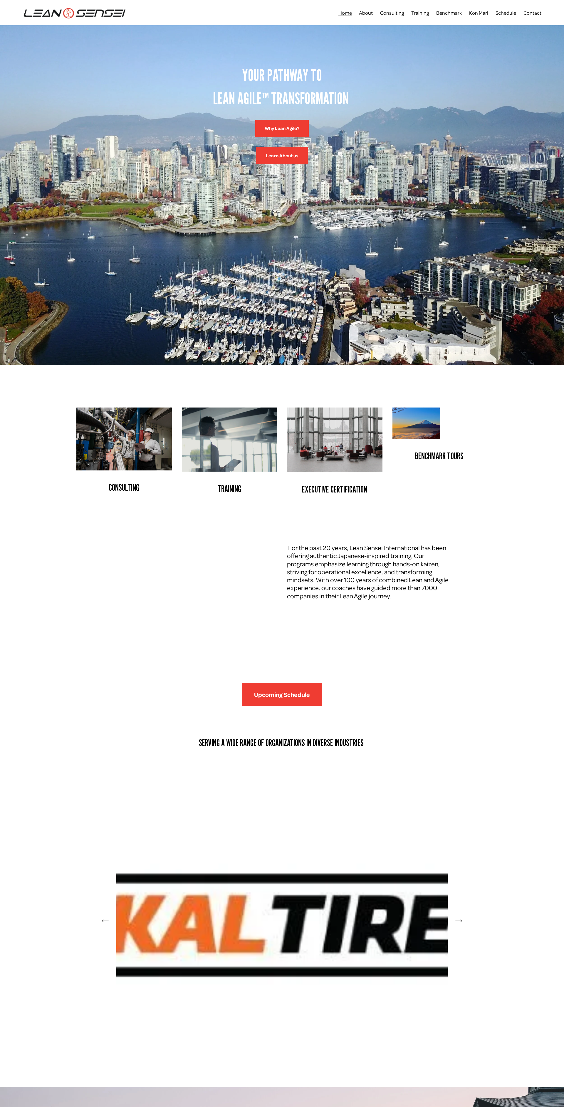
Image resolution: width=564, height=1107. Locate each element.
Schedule (506, 12)
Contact (532, 12)
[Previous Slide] (105, 920)
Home (345, 12)
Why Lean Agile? (282, 128)
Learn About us (282, 155)
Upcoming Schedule (282, 694)
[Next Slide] (458, 920)
